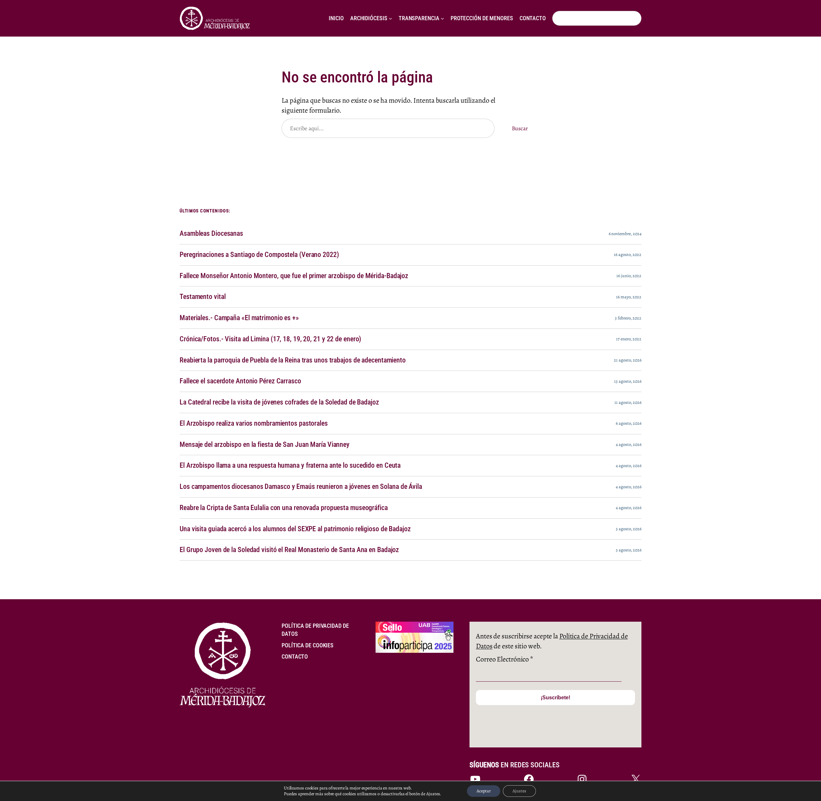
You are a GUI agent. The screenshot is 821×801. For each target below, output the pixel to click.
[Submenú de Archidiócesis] (390, 18)
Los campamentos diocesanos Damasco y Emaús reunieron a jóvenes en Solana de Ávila (301, 486)
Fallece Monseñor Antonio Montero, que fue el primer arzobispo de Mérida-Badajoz (294, 276)
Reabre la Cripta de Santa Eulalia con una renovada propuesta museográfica (284, 508)
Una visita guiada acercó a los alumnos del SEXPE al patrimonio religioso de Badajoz (295, 529)
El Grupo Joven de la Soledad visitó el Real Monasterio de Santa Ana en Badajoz (289, 550)
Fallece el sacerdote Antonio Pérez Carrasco (240, 381)
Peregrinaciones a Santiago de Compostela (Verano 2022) (259, 255)
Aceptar (484, 791)
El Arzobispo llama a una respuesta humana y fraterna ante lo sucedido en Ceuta (290, 465)
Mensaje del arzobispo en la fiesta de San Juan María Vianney (265, 444)
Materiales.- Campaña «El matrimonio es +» (239, 318)
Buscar (520, 128)
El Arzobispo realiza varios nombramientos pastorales (254, 423)
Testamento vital (202, 297)
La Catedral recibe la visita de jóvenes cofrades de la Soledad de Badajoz (279, 402)
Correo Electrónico (504, 659)
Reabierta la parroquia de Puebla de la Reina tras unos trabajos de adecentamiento (293, 360)
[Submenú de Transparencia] (442, 18)
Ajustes (519, 791)
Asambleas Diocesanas (211, 233)
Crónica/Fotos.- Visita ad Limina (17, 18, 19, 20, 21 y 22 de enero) (270, 339)
